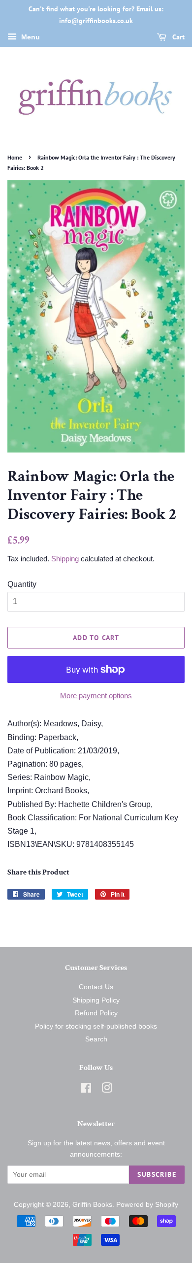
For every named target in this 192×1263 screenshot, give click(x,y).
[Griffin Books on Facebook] (86, 1090)
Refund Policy (96, 1013)
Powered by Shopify (147, 1204)
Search (96, 1039)
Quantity (21, 584)
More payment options (96, 695)
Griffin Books (92, 1204)
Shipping (65, 558)
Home (14, 157)
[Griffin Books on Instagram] (106, 1090)
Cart (177, 36)
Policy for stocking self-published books (96, 1026)
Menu (29, 37)
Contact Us (96, 987)
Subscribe (156, 1174)
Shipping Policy (96, 1000)
